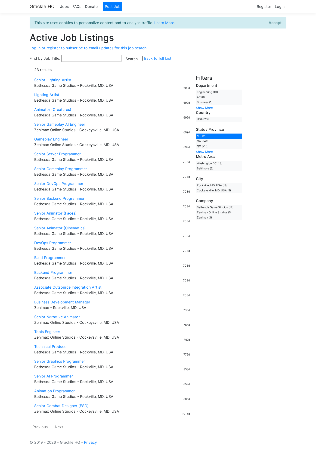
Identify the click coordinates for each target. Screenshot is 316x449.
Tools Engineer (47, 331)
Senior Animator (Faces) (55, 213)
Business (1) (204, 102)
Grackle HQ (42, 6)
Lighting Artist (46, 94)
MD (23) (202, 136)
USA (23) (203, 119)
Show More (204, 108)
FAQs (76, 6)
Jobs (64, 6)
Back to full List (157, 58)
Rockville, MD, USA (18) (212, 185)
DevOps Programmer (52, 242)
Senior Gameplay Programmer (60, 168)
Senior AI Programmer (53, 376)
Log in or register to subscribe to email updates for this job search (88, 48)
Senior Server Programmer (57, 154)
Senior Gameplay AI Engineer (59, 124)
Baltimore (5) (205, 168)
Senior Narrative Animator (57, 317)
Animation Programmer (54, 391)
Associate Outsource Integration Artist (68, 287)
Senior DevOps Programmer (58, 183)
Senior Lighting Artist (52, 80)
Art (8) (201, 97)
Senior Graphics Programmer (59, 361)
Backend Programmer (53, 272)
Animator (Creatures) (52, 109)
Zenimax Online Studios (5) (214, 212)
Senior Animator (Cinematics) (60, 228)
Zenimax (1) (204, 217)
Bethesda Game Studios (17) (215, 207)
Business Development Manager (62, 302)
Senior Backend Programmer (59, 198)
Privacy (90, 442)
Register (264, 6)
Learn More (164, 22)
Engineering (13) (207, 92)
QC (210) (202, 146)
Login (280, 6)
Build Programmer (50, 257)
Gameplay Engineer (51, 139)
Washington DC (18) (209, 163)
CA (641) (202, 141)
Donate (91, 6)
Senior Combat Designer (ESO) (61, 405)
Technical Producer (51, 346)
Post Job (113, 6)
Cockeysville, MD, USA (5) (214, 190)
